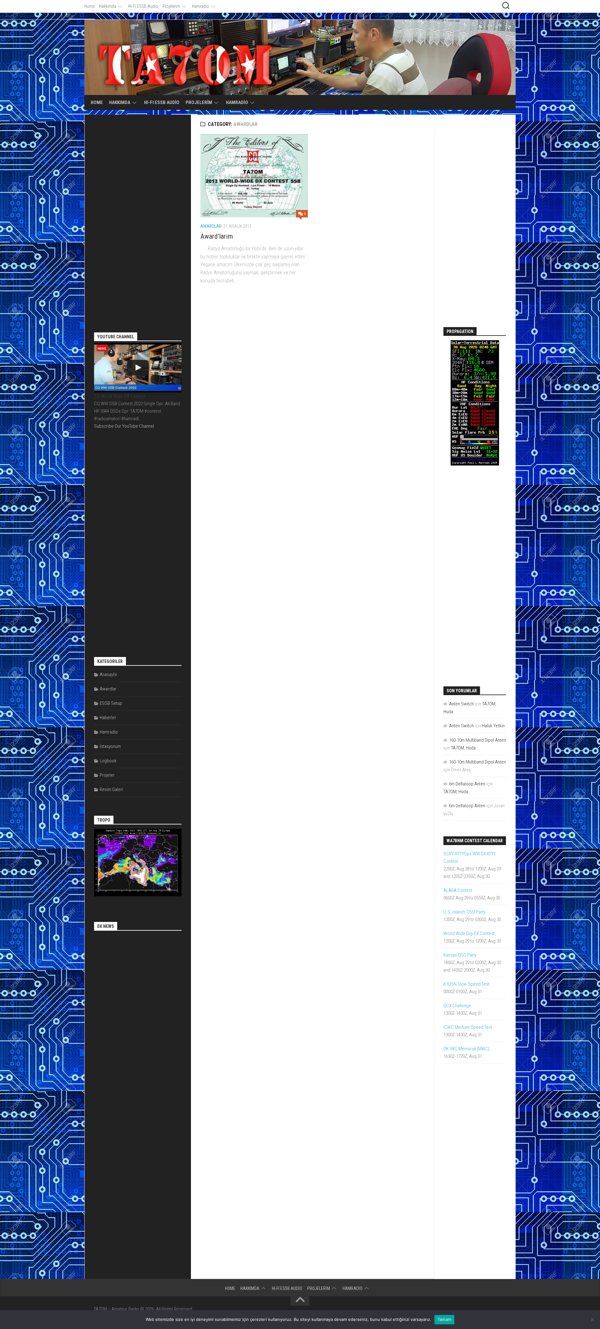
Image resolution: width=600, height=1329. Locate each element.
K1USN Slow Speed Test (466, 984)
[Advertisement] (141, 217)
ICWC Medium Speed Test (467, 1027)
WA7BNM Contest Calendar (475, 840)
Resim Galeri (111, 789)
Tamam (444, 1319)
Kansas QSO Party (460, 955)
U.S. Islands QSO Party (464, 912)
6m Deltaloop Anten (467, 784)
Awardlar (211, 226)
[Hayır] (592, 1320)
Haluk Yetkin (493, 726)
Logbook (108, 761)
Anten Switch (461, 704)
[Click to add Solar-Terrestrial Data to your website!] (475, 464)
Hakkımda (107, 6)
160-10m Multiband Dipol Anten (477, 740)
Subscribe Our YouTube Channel (124, 426)
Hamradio (200, 6)
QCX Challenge (457, 1005)
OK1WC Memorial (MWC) (466, 1049)
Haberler (108, 717)
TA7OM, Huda (463, 748)
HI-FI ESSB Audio (143, 6)
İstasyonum (110, 746)
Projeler (107, 775)
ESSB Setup (111, 703)
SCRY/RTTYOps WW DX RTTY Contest (469, 857)
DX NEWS (105, 926)
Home (89, 6)
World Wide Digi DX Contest (469, 933)
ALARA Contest (457, 890)
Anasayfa (108, 674)
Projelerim (171, 6)
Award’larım (216, 236)
